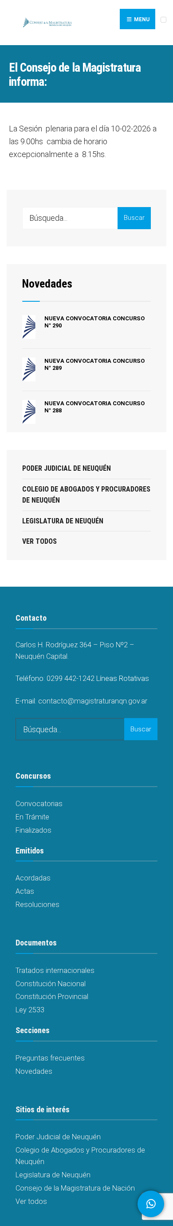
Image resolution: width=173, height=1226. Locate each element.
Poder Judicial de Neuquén (66, 468)
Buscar (134, 218)
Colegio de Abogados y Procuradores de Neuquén (86, 495)
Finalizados (33, 830)
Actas (25, 891)
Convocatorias (39, 803)
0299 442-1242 (70, 678)
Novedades (47, 283)
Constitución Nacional (51, 984)
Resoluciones (37, 904)
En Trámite (32, 817)
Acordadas (33, 878)
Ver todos (39, 541)
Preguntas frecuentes (50, 1058)
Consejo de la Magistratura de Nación (75, 1188)
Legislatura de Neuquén (62, 521)
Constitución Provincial (52, 996)
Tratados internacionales (55, 970)
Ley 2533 (30, 1010)
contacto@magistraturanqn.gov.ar (92, 701)
